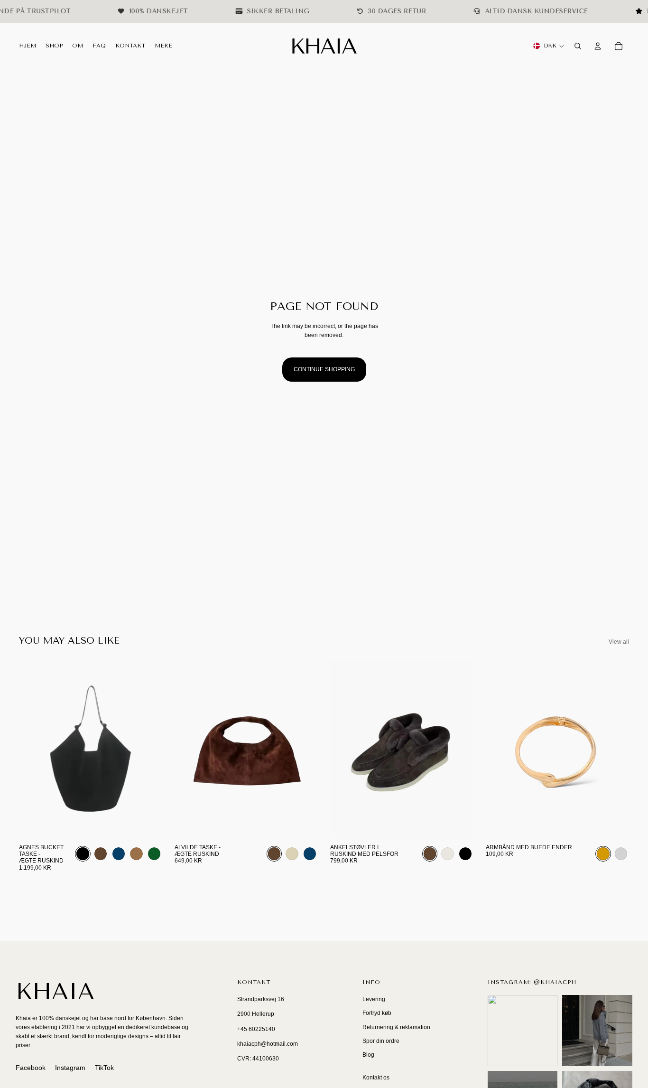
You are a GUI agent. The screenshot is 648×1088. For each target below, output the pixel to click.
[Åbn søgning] (577, 46)
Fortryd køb (376, 1013)
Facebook (31, 1067)
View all (619, 641)
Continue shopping (324, 369)
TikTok (104, 1067)
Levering (373, 999)
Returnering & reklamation (396, 1027)
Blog (368, 1054)
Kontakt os (375, 1077)
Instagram (70, 1067)
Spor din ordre (380, 1041)
